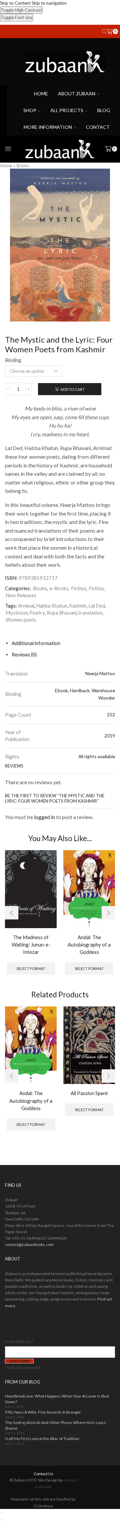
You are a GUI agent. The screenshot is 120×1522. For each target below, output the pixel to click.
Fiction (78, 588)
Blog (103, 110)
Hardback (80, 690)
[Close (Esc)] (0, 1513)
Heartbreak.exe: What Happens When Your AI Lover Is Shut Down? (57, 1399)
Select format (30, 968)
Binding (13, 360)
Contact (98, 127)
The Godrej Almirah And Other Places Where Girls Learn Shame (55, 1425)
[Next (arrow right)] (3, 1519)
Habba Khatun (51, 606)
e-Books (59, 588)
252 (111, 714)
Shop (29, 110)
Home (41, 93)
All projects (66, 110)
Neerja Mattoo (100, 673)
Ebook (61, 690)
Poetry (37, 613)
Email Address (19, 1341)
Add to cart (72, 389)
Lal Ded (96, 606)
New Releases (21, 595)
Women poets (21, 620)
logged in (44, 817)
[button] (11, 912)
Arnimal (26, 606)
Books (23, 165)
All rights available (96, 756)
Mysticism (17, 613)
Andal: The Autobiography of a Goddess (89, 944)
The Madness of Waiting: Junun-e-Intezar (31, 944)
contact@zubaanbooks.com (29, 1244)
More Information (48, 127)
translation (90, 613)
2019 (109, 735)
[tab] (36, 643)
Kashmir (78, 606)
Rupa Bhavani (62, 613)
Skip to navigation (49, 3)
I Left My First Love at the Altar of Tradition (42, 1438)
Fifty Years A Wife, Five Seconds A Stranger (43, 1412)
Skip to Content (15, 3)
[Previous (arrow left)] (0, 1519)
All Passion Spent (89, 1093)
